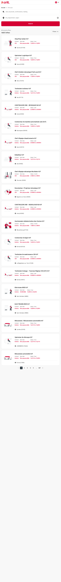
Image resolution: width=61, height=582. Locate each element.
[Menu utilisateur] (57, 2)
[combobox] (30, 18)
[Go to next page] (42, 368)
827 (40, 368)
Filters (54, 31)
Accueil (3, 7)
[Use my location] (57, 17)
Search (30, 23)
